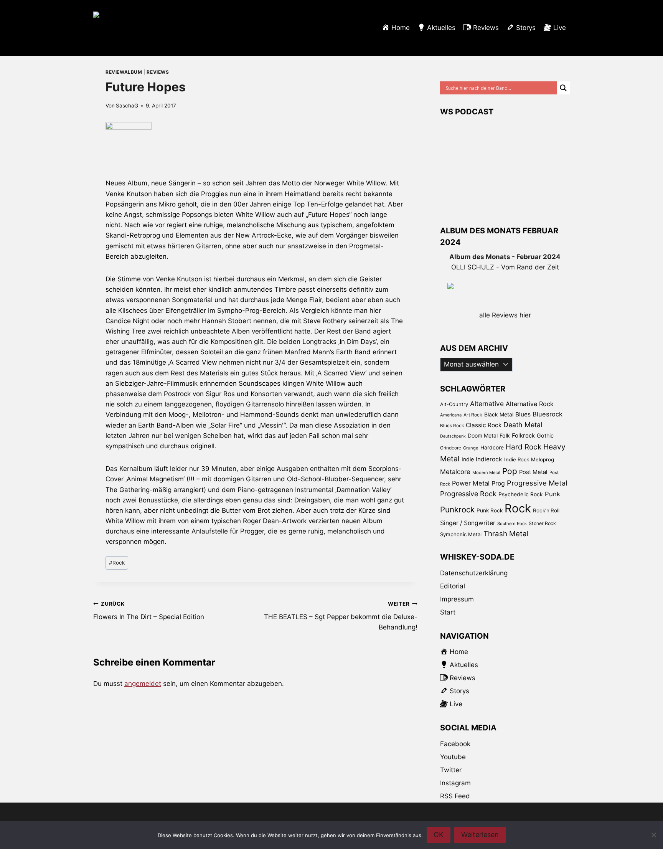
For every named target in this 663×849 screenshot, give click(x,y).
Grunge (470, 448)
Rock (117, 563)
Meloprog (542, 459)
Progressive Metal (537, 483)
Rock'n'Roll (546, 510)
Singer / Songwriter (467, 523)
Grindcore (450, 448)
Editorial (452, 586)
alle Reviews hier (505, 315)
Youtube (453, 757)
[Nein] (653, 835)
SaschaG (127, 105)
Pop (509, 471)
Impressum (457, 599)
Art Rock (472, 415)
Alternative (487, 404)
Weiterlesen (480, 835)
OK (439, 835)
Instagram (455, 783)
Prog (498, 483)
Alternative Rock (530, 404)
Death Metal (522, 425)
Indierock (489, 459)
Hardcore (492, 447)
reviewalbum (124, 72)
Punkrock (457, 509)
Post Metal (533, 472)
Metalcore (455, 472)
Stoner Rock (542, 523)
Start (447, 612)
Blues (523, 414)
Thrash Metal (505, 533)
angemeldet (142, 683)
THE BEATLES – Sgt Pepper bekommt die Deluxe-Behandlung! (340, 616)
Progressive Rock (468, 494)
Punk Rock (490, 510)
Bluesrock (547, 414)
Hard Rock (523, 447)
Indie (468, 459)
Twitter (451, 770)
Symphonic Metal (461, 534)
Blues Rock (452, 425)
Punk (552, 494)
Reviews (158, 72)
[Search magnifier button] (563, 87)
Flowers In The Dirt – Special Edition (148, 611)
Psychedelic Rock (520, 494)
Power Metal (471, 483)
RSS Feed (455, 796)
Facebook (455, 744)
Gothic (545, 435)
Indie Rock (516, 459)
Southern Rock (512, 523)
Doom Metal (483, 435)
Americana (451, 415)
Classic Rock (483, 425)
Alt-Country (454, 404)
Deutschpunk (453, 436)
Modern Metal (486, 472)
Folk (505, 435)
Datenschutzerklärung (474, 573)
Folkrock (523, 435)
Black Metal (498, 414)
